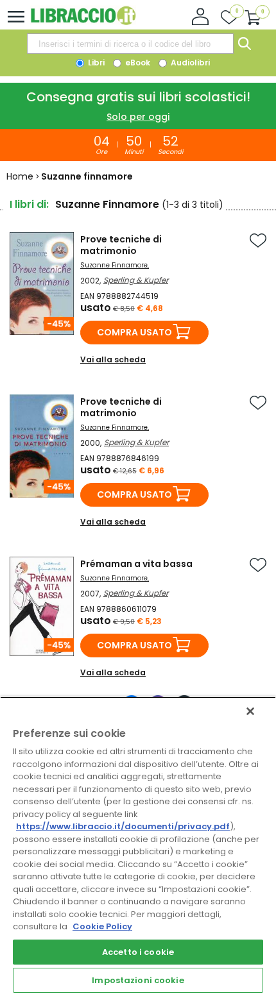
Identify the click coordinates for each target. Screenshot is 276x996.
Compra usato (134, 332)
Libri (95, 62)
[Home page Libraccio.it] (83, 22)
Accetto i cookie (138, 952)
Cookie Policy (102, 926)
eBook (136, 62)
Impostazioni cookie (138, 980)
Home (19, 176)
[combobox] (130, 43)
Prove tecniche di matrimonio (121, 245)
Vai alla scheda (113, 359)
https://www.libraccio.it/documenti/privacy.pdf (123, 826)
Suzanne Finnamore (114, 265)
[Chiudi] (250, 711)
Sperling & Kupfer (135, 279)
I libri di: (29, 204)
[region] (138, 846)
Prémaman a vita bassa (136, 563)
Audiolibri (189, 62)
